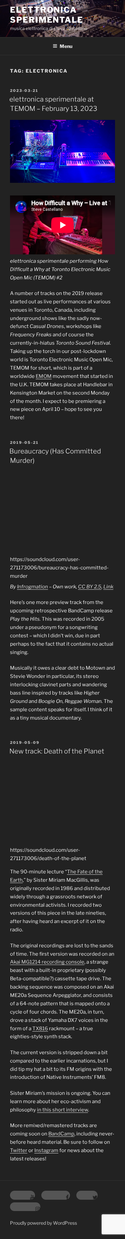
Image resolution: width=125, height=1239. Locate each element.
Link (108, 587)
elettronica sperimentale (46, 15)
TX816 (40, 1029)
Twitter (18, 1150)
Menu (66, 46)
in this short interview (62, 1110)
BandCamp (61, 1134)
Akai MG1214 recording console (47, 962)
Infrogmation (32, 587)
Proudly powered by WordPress (43, 1223)
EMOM (44, 376)
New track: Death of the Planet (56, 751)
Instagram (46, 1150)
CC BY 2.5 (89, 587)
